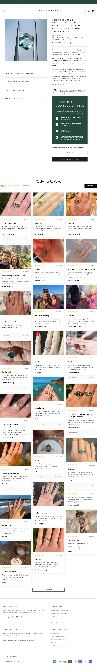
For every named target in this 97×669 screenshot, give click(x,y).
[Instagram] (8, 617)
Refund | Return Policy (57, 623)
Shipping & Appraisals (14, 90)
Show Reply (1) (7, 239)
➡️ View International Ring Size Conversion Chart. (67, 147)
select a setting (80, 52)
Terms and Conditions (57, 637)
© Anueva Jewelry (12, 661)
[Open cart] (93, 11)
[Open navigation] (4, 11)
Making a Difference (14, 98)
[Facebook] (58, 84)
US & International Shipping (59, 646)
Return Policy (55, 643)
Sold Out (70, 153)
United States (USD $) (12, 656)
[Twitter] (61, 84)
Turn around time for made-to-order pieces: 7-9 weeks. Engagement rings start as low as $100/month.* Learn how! (48, 2)
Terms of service (55, 620)
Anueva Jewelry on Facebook (59, 610)
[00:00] (26, 40)
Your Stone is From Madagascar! (19, 73)
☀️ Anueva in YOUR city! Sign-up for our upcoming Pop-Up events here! (48, 6)
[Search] (89, 11)
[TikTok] (21, 617)
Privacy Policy (55, 633)
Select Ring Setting (69, 159)
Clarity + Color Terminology (18, 81)
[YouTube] (17, 617)
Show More (14, 231)
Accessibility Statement (58, 640)
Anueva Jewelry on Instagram (59, 613)
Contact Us (54, 617)
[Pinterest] (63, 84)
